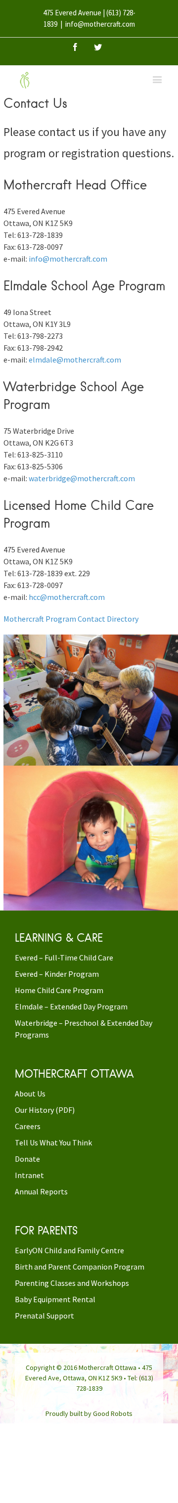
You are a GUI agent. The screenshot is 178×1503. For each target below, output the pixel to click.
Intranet (29, 1175)
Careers (28, 1126)
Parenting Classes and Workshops (72, 1283)
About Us (30, 1093)
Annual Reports (41, 1191)
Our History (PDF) (45, 1110)
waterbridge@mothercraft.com (82, 478)
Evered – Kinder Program (57, 974)
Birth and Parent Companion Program (79, 1267)
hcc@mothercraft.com (67, 597)
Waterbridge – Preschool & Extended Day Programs (83, 1029)
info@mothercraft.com (100, 24)
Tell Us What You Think (53, 1142)
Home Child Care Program (59, 990)
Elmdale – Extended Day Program (71, 1006)
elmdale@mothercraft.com (75, 359)
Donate (27, 1159)
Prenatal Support (44, 1316)
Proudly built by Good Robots (89, 1413)
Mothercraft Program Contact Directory (70, 619)
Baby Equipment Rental (55, 1299)
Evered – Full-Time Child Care (64, 957)
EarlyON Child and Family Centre (69, 1250)
